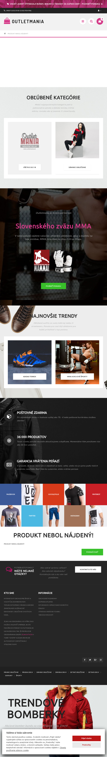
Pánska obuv (27, 672)
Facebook (11, 494)
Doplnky (8, 675)
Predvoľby (86, 745)
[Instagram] (100, 660)
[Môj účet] (100, 11)
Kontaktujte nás (88, 569)
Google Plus (53, 494)
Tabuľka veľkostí (45, 615)
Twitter (32, 516)
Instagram (75, 516)
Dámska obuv (61, 672)
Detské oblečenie (77, 672)
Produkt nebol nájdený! (18, 34)
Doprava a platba (45, 602)
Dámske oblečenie (77, 167)
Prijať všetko (86, 738)
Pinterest (96, 494)
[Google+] (95, 660)
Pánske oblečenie (11, 672)
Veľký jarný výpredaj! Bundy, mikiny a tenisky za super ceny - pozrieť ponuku (55, 4)
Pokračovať (92, 552)
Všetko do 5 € (29, 167)
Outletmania (27, 21)
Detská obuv (93, 672)
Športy (19, 675)
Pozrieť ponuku (53, 286)
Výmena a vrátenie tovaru (49, 612)
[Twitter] (90, 660)
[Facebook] (84, 660)
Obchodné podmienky (47, 598)
